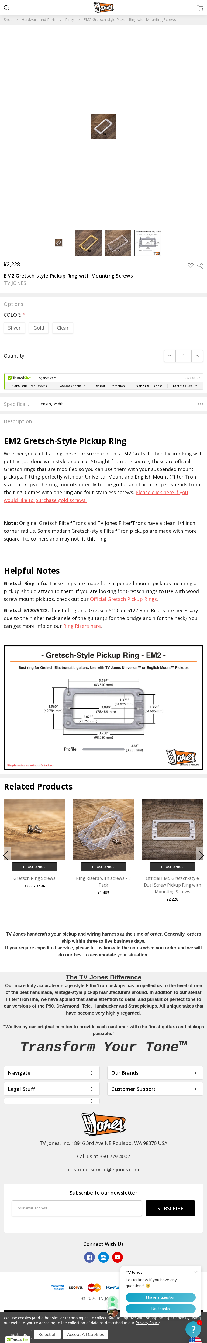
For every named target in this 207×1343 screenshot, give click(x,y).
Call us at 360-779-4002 (103, 1156)
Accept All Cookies (85, 1334)
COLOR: (14, 314)
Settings (19, 1334)
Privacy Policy (147, 1322)
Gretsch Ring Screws (34, 878)
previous (5, 855)
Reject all (47, 1334)
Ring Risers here (82, 626)
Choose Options (34, 867)
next (201, 855)
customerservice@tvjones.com (103, 1169)
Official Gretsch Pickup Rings (123, 599)
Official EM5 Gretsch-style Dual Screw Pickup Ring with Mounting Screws (172, 884)
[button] (193, 1329)
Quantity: (14, 355)
